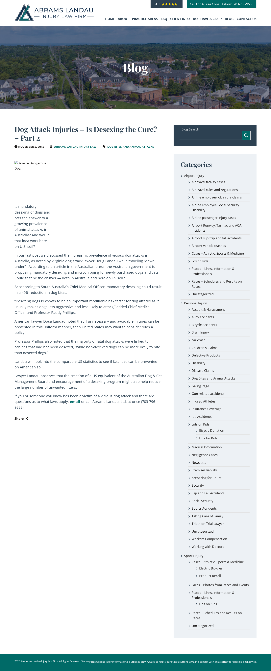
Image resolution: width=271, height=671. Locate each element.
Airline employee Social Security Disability (215, 207)
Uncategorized (203, 294)
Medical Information (207, 447)
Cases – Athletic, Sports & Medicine (218, 253)
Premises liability (204, 470)
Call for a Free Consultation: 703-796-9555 (221, 4)
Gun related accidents (208, 393)
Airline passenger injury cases (214, 218)
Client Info (180, 18)
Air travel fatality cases (208, 182)
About (123, 18)
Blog (229, 18)
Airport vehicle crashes (209, 245)
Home (110, 18)
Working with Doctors (208, 546)
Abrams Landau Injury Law (75, 147)
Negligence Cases (205, 455)
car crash (199, 340)
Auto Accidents (203, 317)
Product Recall (210, 576)
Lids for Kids (208, 438)
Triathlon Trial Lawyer (208, 523)
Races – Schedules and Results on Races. (217, 284)
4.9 (159, 4)
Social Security (202, 501)
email (75, 401)
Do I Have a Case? (207, 18)
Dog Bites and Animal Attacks (130, 147)
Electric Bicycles (211, 568)
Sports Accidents (204, 508)
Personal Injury (195, 303)
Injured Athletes (203, 401)
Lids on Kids (200, 424)
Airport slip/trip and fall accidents (217, 238)
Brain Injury (200, 332)
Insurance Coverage (206, 409)
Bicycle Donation (211, 430)
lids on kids (200, 261)
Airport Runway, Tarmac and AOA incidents (216, 228)
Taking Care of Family (207, 516)
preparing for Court (206, 478)
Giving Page (200, 386)
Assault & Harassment (208, 309)
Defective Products (206, 355)
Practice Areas (145, 18)
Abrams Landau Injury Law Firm (40, 661)
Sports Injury (193, 556)
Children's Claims (204, 348)
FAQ (164, 18)
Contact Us (247, 18)
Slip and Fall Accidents (208, 493)
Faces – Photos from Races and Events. (221, 585)
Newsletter (200, 462)
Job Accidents (202, 416)
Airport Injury (194, 176)
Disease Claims (203, 370)
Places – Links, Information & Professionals (213, 271)
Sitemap (85, 661)
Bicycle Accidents (204, 325)
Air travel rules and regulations (215, 190)
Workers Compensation (209, 539)
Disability (198, 363)
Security (198, 485)
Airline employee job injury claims (217, 197)
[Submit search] (246, 135)
